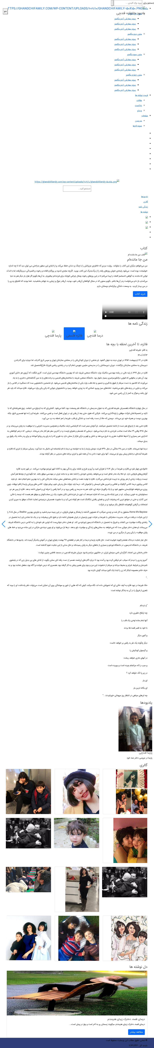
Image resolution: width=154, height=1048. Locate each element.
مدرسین (138, 120)
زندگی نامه (143, 206)
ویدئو (139, 110)
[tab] (95, 333)
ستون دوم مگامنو (135, 34)
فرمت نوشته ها (141, 95)
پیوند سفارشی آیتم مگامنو (125, 24)
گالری (145, 201)
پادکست (138, 105)
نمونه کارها (137, 126)
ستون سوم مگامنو (134, 54)
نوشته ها (144, 212)
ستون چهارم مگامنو (134, 75)
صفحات (145, 115)
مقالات (139, 100)
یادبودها (144, 196)
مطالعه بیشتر (136, 1032)
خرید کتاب (140, 294)
